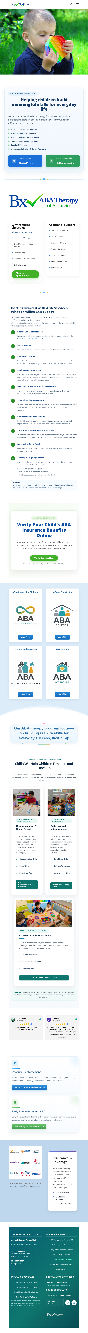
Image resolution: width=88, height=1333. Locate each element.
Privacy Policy (61, 1269)
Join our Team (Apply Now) (61, 1259)
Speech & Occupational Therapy (58, 1282)
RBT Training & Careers (61, 1254)
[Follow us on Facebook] (67, 1302)
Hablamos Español (51, 1302)
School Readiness (29, 954)
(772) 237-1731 (18, 1264)
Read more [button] (26, 1037)
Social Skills (24, 866)
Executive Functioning (31, 961)
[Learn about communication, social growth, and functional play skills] (26, 802)
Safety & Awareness (62, 866)
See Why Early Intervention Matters (27, 1127)
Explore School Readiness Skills (44, 978)
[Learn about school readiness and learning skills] (44, 913)
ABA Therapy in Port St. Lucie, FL (61, 1240)
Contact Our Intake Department (61, 1264)
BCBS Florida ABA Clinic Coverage (26, 1292)
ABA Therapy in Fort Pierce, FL (61, 1245)
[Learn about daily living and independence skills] (61, 802)
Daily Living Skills (61, 859)
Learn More (25, 637)
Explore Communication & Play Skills (25, 884)
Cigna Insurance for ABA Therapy (26, 1282)
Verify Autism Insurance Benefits (61, 1250)
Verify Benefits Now (44, 558)
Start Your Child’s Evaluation (28, 339)
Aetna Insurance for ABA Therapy (26, 1287)
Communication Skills (28, 859)
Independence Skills (62, 873)
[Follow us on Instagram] (74, 1302)
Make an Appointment (22, 274)
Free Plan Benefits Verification (26, 1297)
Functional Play (25, 873)
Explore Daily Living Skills (61, 886)
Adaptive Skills (28, 968)
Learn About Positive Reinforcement (28, 1087)
